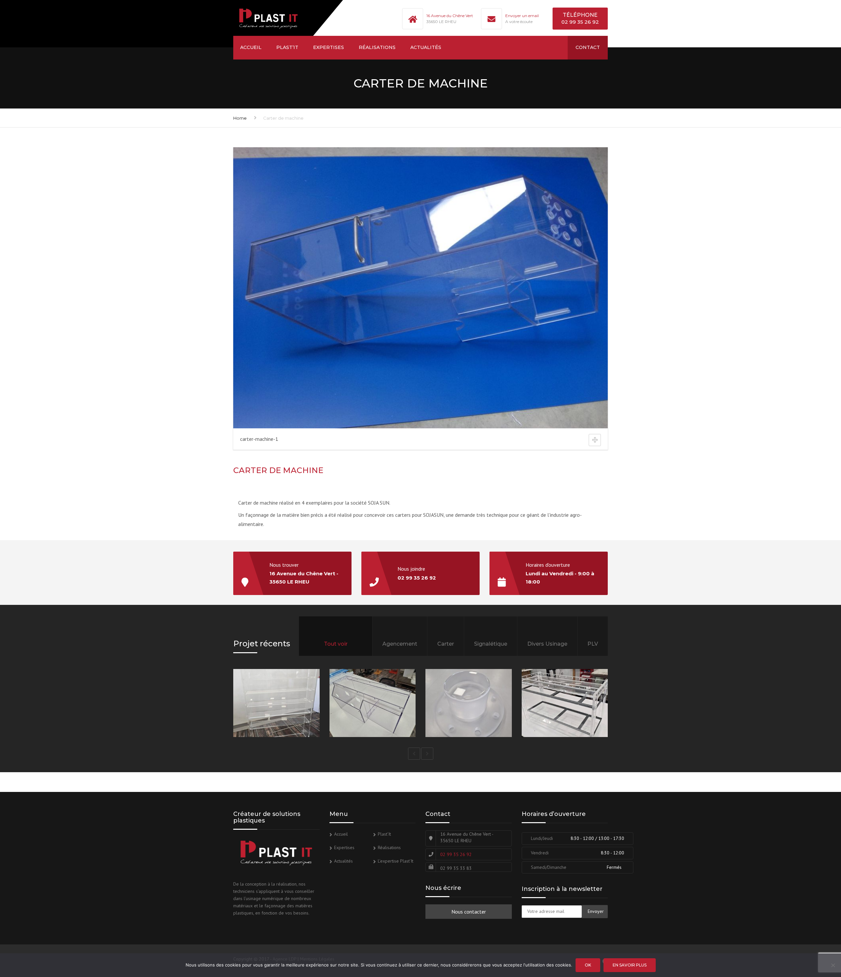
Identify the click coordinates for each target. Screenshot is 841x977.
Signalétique (490, 644)
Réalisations (377, 47)
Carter (445, 644)
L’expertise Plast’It (395, 861)
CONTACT (588, 47)
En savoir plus (630, 965)
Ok (588, 965)
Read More (306, 718)
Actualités (425, 47)
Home (240, 118)
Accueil (250, 47)
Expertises (328, 47)
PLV (592, 644)
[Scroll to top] (806, 942)
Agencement (399, 644)
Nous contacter (468, 911)
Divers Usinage (547, 644)
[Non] (833, 965)
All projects (336, 653)
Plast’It (287, 47)
